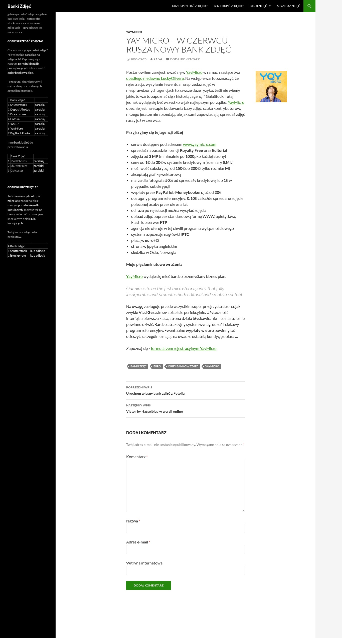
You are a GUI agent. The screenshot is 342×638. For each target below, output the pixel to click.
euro (157, 366)
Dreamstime (18, 114)
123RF (14, 124)
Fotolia (15, 119)
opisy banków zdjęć (183, 366)
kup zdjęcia (37, 251)
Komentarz (137, 456)
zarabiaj (40, 105)
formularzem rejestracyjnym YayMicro (184, 348)
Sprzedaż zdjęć (288, 6)
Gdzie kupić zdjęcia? (228, 6)
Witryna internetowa (144, 562)
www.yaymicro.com (199, 144)
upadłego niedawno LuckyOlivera (155, 78)
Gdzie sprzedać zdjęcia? (189, 6)
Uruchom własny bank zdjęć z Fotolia (155, 390)
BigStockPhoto (20, 133)
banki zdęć (138, 366)
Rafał (158, 59)
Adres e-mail (138, 541)
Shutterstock (18, 105)
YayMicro (134, 32)
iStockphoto (18, 255)
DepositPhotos (20, 109)
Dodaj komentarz (185, 59)
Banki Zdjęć (19, 6)
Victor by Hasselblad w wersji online (154, 408)
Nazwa (133, 520)
